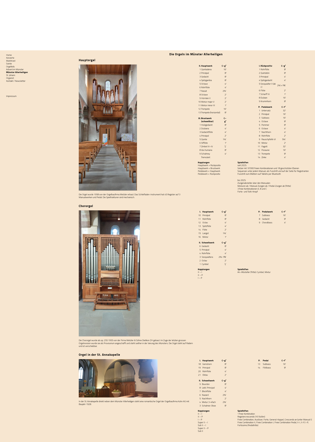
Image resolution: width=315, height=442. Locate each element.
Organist (10, 78)
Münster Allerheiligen (17, 72)
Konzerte (10, 57)
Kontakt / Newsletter (15, 81)
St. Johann (10, 75)
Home (9, 55)
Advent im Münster (15, 69)
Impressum (11, 96)
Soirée (9, 63)
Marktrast (10, 60)
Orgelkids (10, 66)
